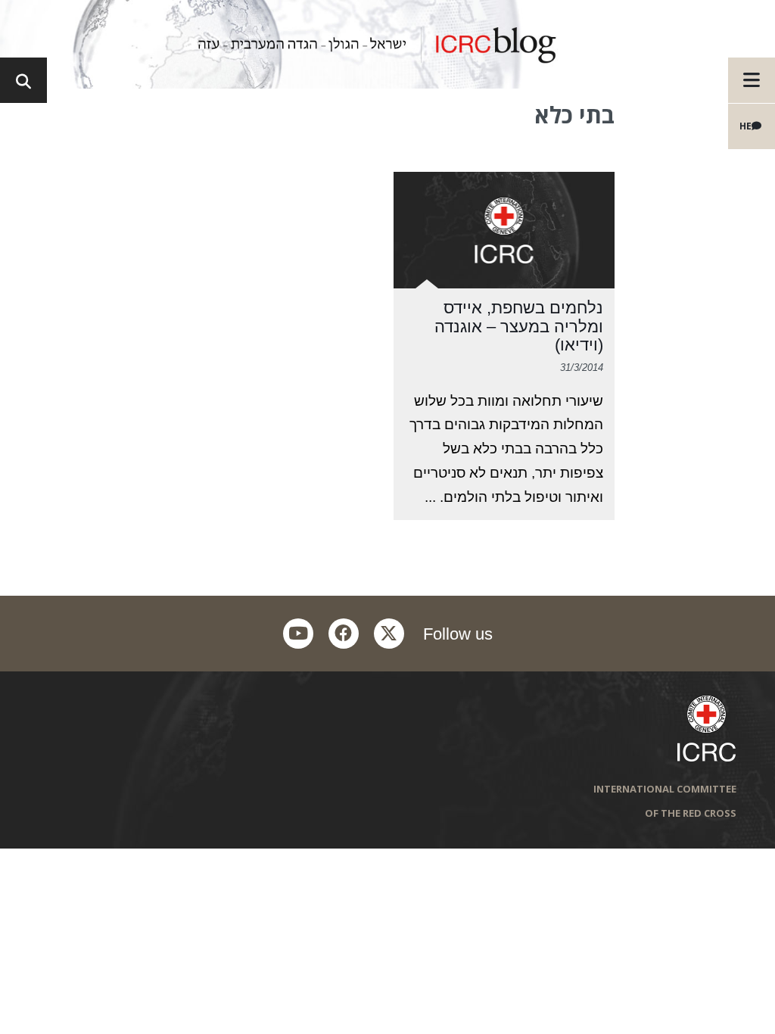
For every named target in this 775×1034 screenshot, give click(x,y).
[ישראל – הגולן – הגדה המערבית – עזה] (387, 44)
